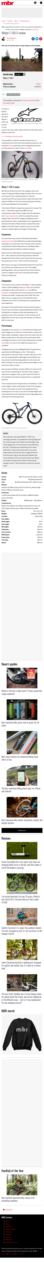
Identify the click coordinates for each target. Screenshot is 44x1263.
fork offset (28, 148)
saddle (31, 287)
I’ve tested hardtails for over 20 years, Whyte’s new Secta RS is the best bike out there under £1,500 (21, 899)
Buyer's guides (9, 664)
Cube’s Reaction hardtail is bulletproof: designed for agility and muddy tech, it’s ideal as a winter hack (21, 965)
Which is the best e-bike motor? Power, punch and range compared (22, 692)
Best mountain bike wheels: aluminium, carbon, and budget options (22, 821)
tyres (21, 330)
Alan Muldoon (11, 38)
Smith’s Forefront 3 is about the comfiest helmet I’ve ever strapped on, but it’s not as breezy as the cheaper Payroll (22, 930)
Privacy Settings (20, 1253)
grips (24, 287)
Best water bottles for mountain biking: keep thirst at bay (20, 758)
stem (26, 290)
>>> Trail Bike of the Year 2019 (12, 136)
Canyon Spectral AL (11, 216)
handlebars (5, 293)
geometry (10, 146)
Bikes (16, 21)
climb (4, 343)
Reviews (10, 21)
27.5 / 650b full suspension (11, 23)
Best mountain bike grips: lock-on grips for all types (20, 724)
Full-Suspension (25, 21)
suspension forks (7, 241)
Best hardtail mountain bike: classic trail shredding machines (18, 1199)
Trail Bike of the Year (13, 94)
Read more (22, 830)
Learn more (35, 29)
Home (4, 21)
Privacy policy (11, 1253)
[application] (22, 59)
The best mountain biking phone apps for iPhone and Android (21, 790)
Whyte (38, 84)
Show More (9, 1210)
